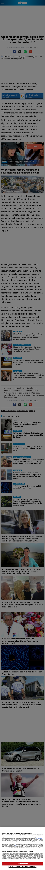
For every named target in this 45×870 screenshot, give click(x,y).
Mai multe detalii (39, 838)
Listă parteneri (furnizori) (7, 860)
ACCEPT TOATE (22, 864)
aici (15, 845)
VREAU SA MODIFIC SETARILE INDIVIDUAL (22, 867)
